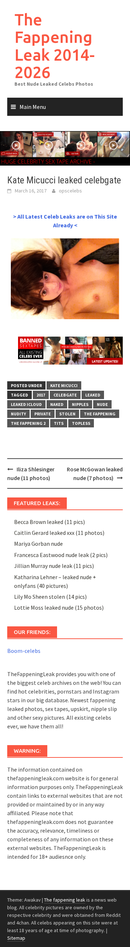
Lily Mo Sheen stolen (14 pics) (50, 596)
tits (59, 423)
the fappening (100, 413)
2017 (40, 395)
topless (81, 423)
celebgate (65, 395)
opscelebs (70, 190)
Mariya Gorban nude (38, 543)
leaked (92, 395)
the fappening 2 (28, 423)
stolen (67, 413)
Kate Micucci (64, 385)
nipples (80, 404)
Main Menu (33, 106)
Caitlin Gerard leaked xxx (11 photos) (59, 532)
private (42, 413)
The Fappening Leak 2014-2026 (54, 46)
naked (57, 404)
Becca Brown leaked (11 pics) (49, 521)
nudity (18, 413)
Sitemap (16, 938)
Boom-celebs (23, 650)
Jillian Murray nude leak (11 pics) (54, 565)
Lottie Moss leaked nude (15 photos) (59, 607)
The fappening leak (64, 900)
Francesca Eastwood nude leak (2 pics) (61, 554)
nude (102, 404)
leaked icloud (26, 404)
